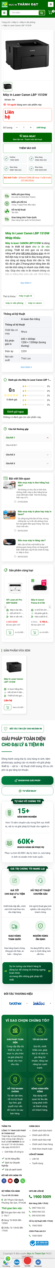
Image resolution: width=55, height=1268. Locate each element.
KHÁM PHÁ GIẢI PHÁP (29, 780)
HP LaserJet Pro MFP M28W (14, 601)
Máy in (15, 22)
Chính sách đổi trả (40, 1135)
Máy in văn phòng (27, 22)
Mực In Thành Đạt (36, 1253)
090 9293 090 (38, 1215)
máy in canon (35, 303)
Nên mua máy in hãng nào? (32, 540)
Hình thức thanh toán (42, 1149)
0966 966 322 (38, 1211)
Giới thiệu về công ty (14, 1152)
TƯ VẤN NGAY (29, 791)
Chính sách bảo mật (41, 1140)
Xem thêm (26, 367)
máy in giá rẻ (25, 295)
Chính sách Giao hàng (42, 1144)
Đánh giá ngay (15, 411)
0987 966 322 (38, 1208)
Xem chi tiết (19, 632)
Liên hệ (35, 1159)
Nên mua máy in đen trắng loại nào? (33, 484)
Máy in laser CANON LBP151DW (23, 243)
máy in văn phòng (14, 303)
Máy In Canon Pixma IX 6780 (38, 601)
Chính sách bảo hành (42, 1130)
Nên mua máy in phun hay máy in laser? (34, 513)
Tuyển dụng (37, 1163)
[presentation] (5, 607)
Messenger (38, 1266)
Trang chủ (6, 22)
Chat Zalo (17, 1266)
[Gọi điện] (27, 1260)
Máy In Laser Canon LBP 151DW (17, 25)
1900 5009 (36, 1225)
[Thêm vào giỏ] (10, 632)
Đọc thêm (25, 283)
